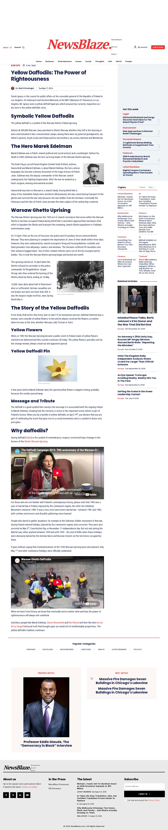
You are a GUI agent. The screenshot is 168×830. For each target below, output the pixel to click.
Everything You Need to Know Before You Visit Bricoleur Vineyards (125, 244)
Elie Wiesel (74, 622)
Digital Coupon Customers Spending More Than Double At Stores (138, 172)
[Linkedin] (20, 795)
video (28, 437)
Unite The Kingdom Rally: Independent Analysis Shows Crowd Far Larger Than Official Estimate (136, 360)
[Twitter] (13, 795)
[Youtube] (27, 795)
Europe (15, 65)
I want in (142, 794)
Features (128, 153)
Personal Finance (132, 139)
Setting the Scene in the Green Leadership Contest (135, 393)
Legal (126, 114)
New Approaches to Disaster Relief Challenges (138, 132)
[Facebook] (6, 795)
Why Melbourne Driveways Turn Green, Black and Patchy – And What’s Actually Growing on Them (126, 222)
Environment (129, 128)
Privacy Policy (153, 800)
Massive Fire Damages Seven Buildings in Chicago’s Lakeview (122, 690)
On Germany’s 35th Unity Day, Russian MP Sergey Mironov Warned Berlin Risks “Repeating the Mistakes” (136, 341)
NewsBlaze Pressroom (59, 784)
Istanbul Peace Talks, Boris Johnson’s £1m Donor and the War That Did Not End (136, 321)
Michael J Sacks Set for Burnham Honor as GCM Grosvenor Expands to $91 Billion (125, 202)
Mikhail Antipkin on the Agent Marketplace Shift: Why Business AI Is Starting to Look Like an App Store (147, 246)
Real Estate (123, 213)
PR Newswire (55, 788)
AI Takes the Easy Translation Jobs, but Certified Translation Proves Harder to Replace (148, 201)
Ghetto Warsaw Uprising (35, 441)
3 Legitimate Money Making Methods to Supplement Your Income (138, 145)
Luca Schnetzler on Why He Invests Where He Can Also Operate (127, 263)
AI (140, 193)
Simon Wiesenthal (55, 622)
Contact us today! (29, 786)
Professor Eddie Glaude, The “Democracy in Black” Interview (46, 744)
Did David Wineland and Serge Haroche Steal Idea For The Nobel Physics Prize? (138, 119)
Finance (142, 213)
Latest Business (131, 167)
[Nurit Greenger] (13, 88)
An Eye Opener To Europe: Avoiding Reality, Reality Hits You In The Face (137, 378)
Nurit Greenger (26, 88)
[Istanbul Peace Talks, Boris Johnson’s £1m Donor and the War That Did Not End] (137, 299)
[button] (19, 47)
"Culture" (142, 187)
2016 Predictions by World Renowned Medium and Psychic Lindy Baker (136, 159)
